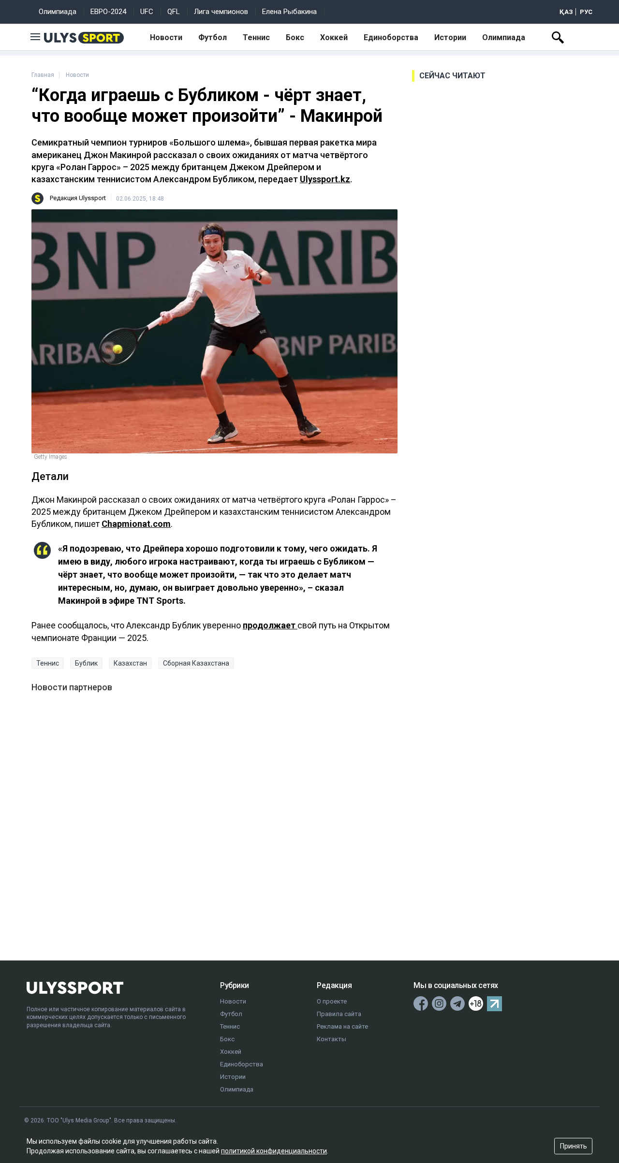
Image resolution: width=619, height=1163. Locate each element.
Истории (450, 37)
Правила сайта (339, 1014)
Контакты (331, 1039)
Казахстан (130, 663)
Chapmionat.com (136, 524)
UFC (146, 11)
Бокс (295, 37)
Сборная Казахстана (196, 663)
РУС (586, 11)
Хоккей (334, 37)
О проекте (332, 1001)
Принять (573, 1146)
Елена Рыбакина (289, 11)
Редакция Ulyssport (78, 198)
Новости (166, 37)
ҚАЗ (566, 11)
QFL (173, 11)
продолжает (270, 625)
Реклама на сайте (342, 1026)
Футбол (212, 37)
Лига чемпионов (221, 11)
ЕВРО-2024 (108, 11)
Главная (42, 75)
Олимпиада (57, 11)
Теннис (256, 37)
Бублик (86, 663)
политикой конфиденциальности (274, 1151)
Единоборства (391, 37)
